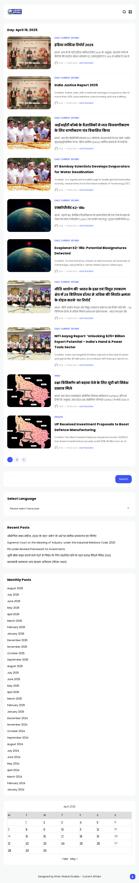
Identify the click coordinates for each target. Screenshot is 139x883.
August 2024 (15, 744)
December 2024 (17, 718)
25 (81, 843)
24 (63, 843)
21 (9, 843)
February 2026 (16, 627)
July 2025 (13, 672)
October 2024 (16, 731)
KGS (61, 63)
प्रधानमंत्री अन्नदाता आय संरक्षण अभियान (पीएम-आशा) (37, 562)
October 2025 (16, 653)
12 (98, 829)
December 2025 (17, 640)
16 (44, 836)
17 (62, 836)
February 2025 (16, 705)
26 (98, 843)
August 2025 (15, 666)
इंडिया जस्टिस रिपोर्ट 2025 (73, 45)
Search (123, 479)
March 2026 (14, 621)
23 (44, 843)
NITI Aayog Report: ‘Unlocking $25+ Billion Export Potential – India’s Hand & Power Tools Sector (89, 341)
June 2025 (13, 679)
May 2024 (13, 763)
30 (45, 850)
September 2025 (17, 659)
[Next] (23, 459)
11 (80, 829)
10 (62, 829)
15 (27, 836)
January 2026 (15, 633)
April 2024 (13, 770)
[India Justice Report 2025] (29, 92)
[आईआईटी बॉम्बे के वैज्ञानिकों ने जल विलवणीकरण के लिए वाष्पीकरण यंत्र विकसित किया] (29, 132)
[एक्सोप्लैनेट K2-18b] (29, 215)
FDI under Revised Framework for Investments (36, 549)
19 (98, 836)
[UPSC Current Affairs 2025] (14, 12)
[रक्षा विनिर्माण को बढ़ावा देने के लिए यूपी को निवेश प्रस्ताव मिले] (29, 390)
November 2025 (17, 647)
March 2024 (14, 776)
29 (27, 850)
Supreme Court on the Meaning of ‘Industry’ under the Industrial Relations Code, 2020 (61, 542)
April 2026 (13, 614)
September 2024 (18, 737)
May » (73, 859)
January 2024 (15, 789)
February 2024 (16, 783)
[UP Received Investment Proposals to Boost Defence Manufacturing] (29, 432)
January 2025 (15, 712)
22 (27, 843)
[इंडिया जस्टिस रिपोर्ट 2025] (29, 52)
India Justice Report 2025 (76, 85)
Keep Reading (86, 63)
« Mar (65, 859)
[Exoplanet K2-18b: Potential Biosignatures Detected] (29, 255)
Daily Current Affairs (66, 37)
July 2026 (13, 594)
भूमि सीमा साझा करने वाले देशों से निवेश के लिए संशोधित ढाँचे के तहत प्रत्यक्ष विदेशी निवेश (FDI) (59, 555)
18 (81, 836)
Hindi (57, 375)
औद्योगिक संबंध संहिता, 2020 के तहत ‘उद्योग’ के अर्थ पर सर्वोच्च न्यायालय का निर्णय (51, 536)
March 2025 (14, 698)
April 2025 (13, 692)
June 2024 (13, 757)
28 (9, 850)
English (58, 417)
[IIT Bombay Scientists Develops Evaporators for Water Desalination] (29, 174)
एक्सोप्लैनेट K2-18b (69, 207)
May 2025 (13, 686)
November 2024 (17, 724)
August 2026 (15, 588)
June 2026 (13, 601)
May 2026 (13, 608)
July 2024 (13, 751)
